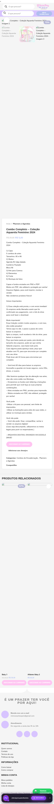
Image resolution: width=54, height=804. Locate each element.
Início (8, 224)
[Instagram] (19, 734)
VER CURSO (40, 798)
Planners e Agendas (21, 224)
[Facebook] (27, 734)
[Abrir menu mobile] (33, 6)
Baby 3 (4, 675)
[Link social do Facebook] (18, 465)
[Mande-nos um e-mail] (5, 714)
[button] (14, 682)
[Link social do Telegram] (33, 465)
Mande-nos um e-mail (20, 713)
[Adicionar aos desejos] (48, 486)
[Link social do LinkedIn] (27, 465)
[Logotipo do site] (43, 6)
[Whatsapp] (34, 734)
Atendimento (16, 723)
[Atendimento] (5, 724)
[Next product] (46, 223)
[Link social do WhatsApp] (30, 465)
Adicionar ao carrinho (19, 444)
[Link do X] (21, 465)
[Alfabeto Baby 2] (40, 578)
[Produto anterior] (40, 223)
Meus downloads (44, 13)
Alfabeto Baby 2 (34, 675)
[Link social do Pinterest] (24, 465)
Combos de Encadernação (27, 458)
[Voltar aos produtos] (43, 223)
